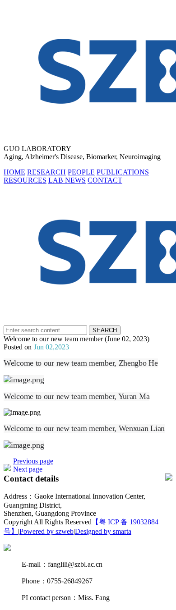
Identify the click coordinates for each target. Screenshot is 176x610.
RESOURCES (25, 180)
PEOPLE (81, 172)
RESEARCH (46, 172)
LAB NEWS (67, 180)
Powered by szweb (46, 531)
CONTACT (105, 180)
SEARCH (105, 330)
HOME (14, 172)
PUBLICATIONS (123, 172)
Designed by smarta (103, 531)
